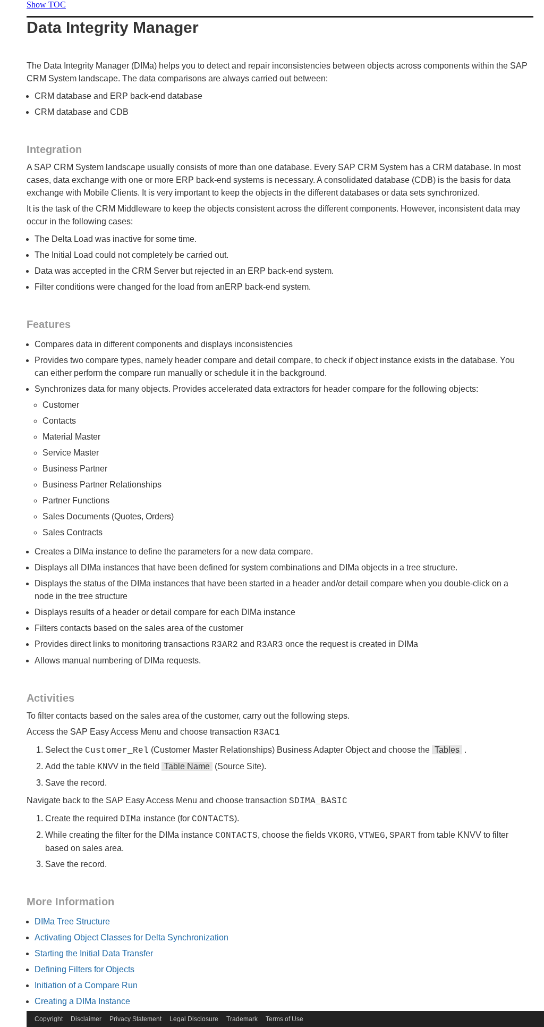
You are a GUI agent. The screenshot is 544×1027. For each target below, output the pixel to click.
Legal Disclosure (193, 1019)
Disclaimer (86, 1019)
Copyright (49, 1019)
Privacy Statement (135, 1019)
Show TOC (46, 4)
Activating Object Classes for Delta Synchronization (131, 937)
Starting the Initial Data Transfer (94, 953)
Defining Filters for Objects (84, 969)
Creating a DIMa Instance (82, 1001)
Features (49, 324)
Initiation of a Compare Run (86, 985)
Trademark (242, 1019)
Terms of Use (284, 1019)
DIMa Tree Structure (72, 921)
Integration (54, 149)
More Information (70, 901)
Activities (50, 698)
